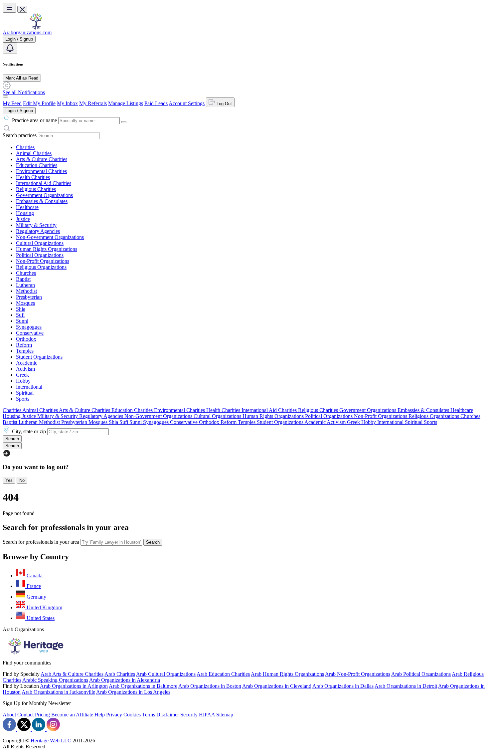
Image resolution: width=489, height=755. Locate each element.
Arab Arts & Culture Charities (72, 674)
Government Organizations (44, 195)
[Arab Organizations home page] (36, 28)
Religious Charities (36, 189)
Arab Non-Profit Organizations (357, 674)
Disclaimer (167, 714)
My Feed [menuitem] (12, 103)
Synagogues (29, 327)
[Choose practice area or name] (123, 122)
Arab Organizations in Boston (209, 686)
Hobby (23, 381)
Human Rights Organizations (46, 249)
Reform (24, 345)
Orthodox (26, 339)
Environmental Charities (41, 171)
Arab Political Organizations (421, 674)
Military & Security (36, 225)
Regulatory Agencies (38, 231)
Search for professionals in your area (41, 542)
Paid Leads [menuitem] (156, 103)
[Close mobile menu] (22, 9)
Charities (25, 147)
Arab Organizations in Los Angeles (133, 692)
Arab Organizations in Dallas (343, 686)
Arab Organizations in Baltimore (143, 686)
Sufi (20, 315)
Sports (22, 399)
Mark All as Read (21, 78)
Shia (20, 309)
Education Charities (36, 165)
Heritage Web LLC (51, 740)
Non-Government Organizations (50, 237)
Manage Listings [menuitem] (125, 103)
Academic (26, 363)
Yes (9, 480)
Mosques (25, 303)
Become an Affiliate (72, 714)
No (22, 480)
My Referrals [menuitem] (93, 103)
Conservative (30, 333)
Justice (23, 219)
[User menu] (5, 96)
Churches (26, 273)
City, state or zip (29, 431)
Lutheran (25, 285)
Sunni (22, 321)
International (29, 387)
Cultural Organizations (40, 243)
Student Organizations (39, 357)
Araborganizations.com (27, 32)
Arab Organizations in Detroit (406, 686)
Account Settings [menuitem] (187, 103)
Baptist (23, 279)
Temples (25, 351)
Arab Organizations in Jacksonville (58, 692)
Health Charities (33, 177)
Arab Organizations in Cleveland (276, 686)
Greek (22, 375)
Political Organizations (40, 255)
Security (189, 714)
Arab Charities (119, 674)
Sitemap (224, 714)
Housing (25, 213)
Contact (25, 714)
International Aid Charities (43, 183)
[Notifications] (10, 48)
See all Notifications (24, 92)
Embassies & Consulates (42, 201)
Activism (25, 369)
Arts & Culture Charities (41, 159)
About (9, 714)
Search (153, 542)
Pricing (42, 714)
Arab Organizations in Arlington (74, 686)
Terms (148, 714)
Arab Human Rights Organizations (287, 674)
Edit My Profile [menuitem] (39, 103)
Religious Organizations (41, 267)
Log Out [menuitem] (223, 103)
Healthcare (27, 207)
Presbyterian (29, 297)
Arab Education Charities (223, 674)
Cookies (132, 714)
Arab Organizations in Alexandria (124, 680)
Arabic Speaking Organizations (55, 680)
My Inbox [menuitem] (67, 103)
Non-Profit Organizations (42, 261)
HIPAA (207, 714)
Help (99, 714)
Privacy (114, 714)
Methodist (26, 291)
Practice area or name (34, 120)
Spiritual (25, 393)
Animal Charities (34, 153)
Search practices (20, 135)
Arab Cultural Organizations (166, 674)
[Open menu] (9, 8)
